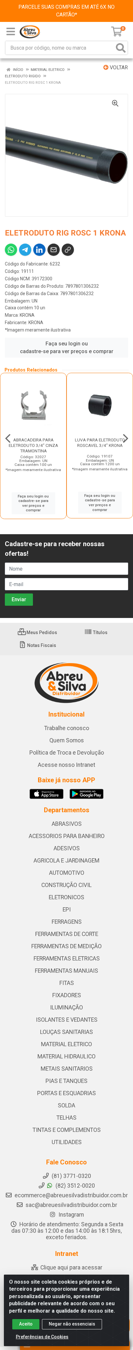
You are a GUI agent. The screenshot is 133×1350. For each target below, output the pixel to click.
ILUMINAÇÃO (66, 1007)
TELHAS (66, 1117)
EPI (67, 909)
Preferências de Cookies (42, 1336)
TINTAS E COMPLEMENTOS (67, 1130)
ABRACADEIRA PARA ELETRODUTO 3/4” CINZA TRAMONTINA (33, 445)
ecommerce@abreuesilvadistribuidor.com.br (71, 1195)
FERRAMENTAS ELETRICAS (67, 958)
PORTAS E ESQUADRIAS (66, 1093)
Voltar (118, 67)
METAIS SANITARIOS (67, 1069)
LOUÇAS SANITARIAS (66, 1032)
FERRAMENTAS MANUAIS (66, 971)
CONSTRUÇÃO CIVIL (66, 885)
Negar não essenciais (72, 1323)
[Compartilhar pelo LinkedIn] (39, 250)
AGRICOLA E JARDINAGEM (66, 860)
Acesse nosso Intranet (66, 765)
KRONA (27, 315)
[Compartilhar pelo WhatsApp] (11, 250)
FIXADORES (66, 995)
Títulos (99, 632)
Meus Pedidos (41, 632)
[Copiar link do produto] (68, 250)
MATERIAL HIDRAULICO (66, 1056)
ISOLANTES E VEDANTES (66, 1020)
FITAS (66, 983)
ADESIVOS (67, 848)
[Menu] (10, 31)
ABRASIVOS (67, 824)
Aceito (26, 1323)
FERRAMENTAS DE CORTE (66, 934)
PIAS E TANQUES (66, 1081)
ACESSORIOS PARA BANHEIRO (67, 836)
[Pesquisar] (121, 47)
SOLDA (66, 1105)
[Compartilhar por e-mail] (53, 250)
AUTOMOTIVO (66, 873)
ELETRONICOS (66, 897)
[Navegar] (8, 438)
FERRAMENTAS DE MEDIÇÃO (66, 946)
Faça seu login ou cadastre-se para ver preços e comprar (66, 347)
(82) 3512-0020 (74, 1185)
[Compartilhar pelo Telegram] (25, 250)
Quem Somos (66, 740)
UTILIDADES (67, 1142)
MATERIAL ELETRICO (66, 1044)
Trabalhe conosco (66, 728)
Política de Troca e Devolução (66, 752)
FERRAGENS (67, 922)
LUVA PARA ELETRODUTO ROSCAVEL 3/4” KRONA (100, 442)
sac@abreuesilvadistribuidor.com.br (71, 1205)
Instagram (70, 1214)
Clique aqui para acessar (70, 1267)
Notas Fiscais (41, 645)
